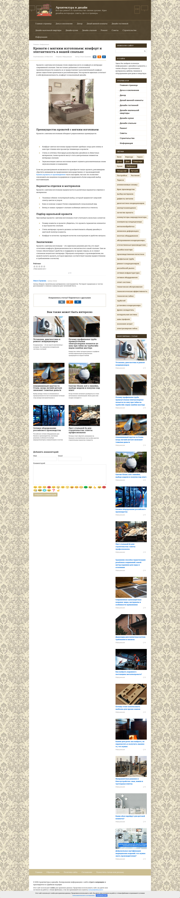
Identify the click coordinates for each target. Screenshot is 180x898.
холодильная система (127, 314)
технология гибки (125, 296)
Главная (38, 872)
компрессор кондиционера (129, 222)
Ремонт (104, 30)
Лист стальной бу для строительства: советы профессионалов (80, 430)
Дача (119, 161)
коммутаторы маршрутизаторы (132, 217)
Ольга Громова (39, 281)
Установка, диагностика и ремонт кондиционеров (46, 340)
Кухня (119, 166)
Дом (127, 161)
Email (60, 456)
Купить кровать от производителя (51, 174)
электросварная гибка (127, 328)
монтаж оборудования (127, 236)
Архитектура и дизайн (71, 7)
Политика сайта (70, 872)
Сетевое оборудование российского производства (47, 429)
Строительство (129, 30)
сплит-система (123, 282)
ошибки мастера (124, 250)
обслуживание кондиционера (131, 240)
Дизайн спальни (89, 30)
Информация (41, 37)
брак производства (126, 189)
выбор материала (125, 194)
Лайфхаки (131, 166)
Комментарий (39, 463)
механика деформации (128, 231)
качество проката (125, 212)
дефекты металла (125, 199)
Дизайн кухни (72, 30)
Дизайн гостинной (120, 23)
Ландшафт (122, 171)
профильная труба (125, 259)
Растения (135, 175)
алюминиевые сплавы (127, 185)
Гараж (140, 157)
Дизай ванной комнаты (97, 23)
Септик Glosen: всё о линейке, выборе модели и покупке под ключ (84, 387)
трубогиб (121, 301)
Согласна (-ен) (101, 895)
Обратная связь (53, 872)
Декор (79, 23)
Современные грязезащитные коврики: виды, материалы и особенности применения (128, 602)
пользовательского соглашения (83, 895)
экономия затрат (125, 324)
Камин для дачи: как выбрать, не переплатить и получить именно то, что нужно (130, 744)
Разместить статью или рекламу (110, 872)
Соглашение (87, 872)
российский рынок (125, 268)
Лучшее (134, 171)
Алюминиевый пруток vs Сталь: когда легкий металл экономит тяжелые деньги (47, 387)
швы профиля (123, 319)
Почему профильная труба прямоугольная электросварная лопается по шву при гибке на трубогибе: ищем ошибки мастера (83, 343)
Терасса (120, 180)
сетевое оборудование (127, 277)
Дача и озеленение (64, 23)
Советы (115, 30)
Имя (35, 456)
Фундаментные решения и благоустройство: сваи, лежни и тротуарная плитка (129, 781)
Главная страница (43, 23)
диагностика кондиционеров (130, 203)
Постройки (122, 175)
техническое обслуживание (129, 287)
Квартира (137, 161)
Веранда (129, 157)
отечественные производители (131, 245)
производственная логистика (130, 254)
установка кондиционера (129, 305)
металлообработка (125, 226)
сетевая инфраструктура (128, 273)
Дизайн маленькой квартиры (48, 30)
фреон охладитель (125, 310)
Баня (119, 157)
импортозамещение (126, 208)
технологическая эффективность (132, 291)
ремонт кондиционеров (128, 263)
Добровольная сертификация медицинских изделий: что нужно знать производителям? (130, 853)
